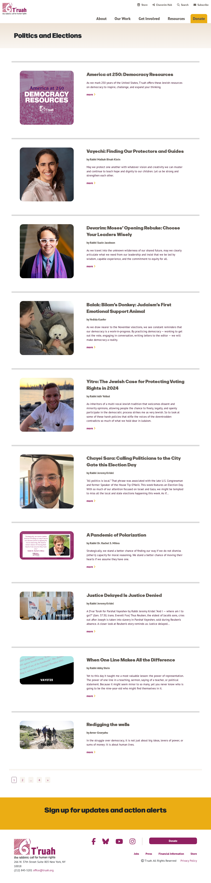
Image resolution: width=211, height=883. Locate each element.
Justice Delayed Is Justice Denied (124, 595)
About (101, 18)
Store (144, 4)
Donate (199, 18)
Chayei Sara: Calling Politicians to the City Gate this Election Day (134, 461)
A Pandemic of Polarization (116, 534)
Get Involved (149, 18)
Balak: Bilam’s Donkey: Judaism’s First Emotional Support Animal (129, 307)
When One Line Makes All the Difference (131, 659)
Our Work (123, 18)
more (90, 94)
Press (149, 854)
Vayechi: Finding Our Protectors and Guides (135, 151)
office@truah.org (43, 870)
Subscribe (203, 4)
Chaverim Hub (164, 4)
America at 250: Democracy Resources (130, 74)
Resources (176, 18)
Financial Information (171, 854)
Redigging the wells (108, 724)
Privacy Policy (189, 860)
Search (185, 4)
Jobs (136, 854)
